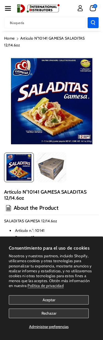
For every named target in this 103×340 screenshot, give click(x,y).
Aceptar (49, 299)
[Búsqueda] (93, 22)
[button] (8, 8)
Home (9, 38)
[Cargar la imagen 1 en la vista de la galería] (19, 167)
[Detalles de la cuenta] (80, 8)
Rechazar (48, 313)
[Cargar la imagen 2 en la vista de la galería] (51, 167)
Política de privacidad (45, 285)
